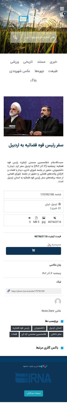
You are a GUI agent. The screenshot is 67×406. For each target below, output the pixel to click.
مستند (41, 62)
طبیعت (53, 71)
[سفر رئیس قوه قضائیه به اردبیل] (33, 116)
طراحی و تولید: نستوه (32, 366)
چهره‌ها (39, 71)
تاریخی (28, 62)
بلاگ (33, 80)
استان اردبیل (55, 328)
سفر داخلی (56, 334)
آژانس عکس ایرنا (33, 19)
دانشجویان (39, 328)
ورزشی (14, 62)
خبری (53, 62)
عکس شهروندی (19, 71)
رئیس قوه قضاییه (21, 328)
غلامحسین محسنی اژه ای (34, 334)
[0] (33, 251)
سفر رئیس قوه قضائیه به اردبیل (36, 145)
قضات (14, 334)
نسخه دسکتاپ (34, 393)
